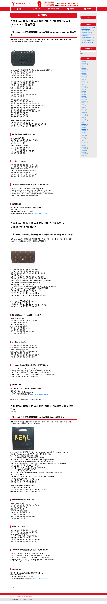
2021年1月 (84, 99)
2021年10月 (84, 84)
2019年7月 (84, 129)
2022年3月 (84, 77)
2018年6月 (84, 150)
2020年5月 (84, 112)
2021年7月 (84, 89)
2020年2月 (84, 117)
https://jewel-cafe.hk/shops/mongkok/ (39, 213)
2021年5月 (84, 92)
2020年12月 (84, 100)
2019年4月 (84, 133)
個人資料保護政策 (28, 596)
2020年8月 (84, 107)
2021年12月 (84, 81)
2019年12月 (84, 120)
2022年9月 (84, 68)
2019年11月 (84, 122)
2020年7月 (84, 109)
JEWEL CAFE (23, 4)
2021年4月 (84, 94)
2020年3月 (84, 115)
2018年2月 (84, 153)
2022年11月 (84, 64)
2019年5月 (84, 132)
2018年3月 (84, 152)
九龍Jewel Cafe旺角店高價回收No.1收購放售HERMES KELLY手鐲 (88, 42)
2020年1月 (84, 119)
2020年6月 (84, 110)
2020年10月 (84, 104)
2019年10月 (84, 124)
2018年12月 (84, 140)
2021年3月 (84, 96)
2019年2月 (84, 137)
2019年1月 (84, 138)
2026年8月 (84, 61)
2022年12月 (84, 63)
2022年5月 (84, 74)
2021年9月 (84, 86)
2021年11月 (84, 82)
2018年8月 (84, 147)
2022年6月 (84, 73)
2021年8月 (84, 87)
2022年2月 (84, 79)
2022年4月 (84, 76)
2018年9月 (84, 145)
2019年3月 (84, 135)
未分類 (83, 19)
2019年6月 (84, 130)
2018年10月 (84, 143)
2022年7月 (84, 71)
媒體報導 (12, 596)
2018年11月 (84, 142)
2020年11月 (84, 102)
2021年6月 (84, 91)
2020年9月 (84, 105)
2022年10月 (84, 66)
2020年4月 (84, 114)
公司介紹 (19, 596)
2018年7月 (84, 148)
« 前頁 (12, 587)
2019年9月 (84, 125)
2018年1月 (84, 155)
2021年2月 (84, 97)
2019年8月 (84, 127)
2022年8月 (84, 69)
